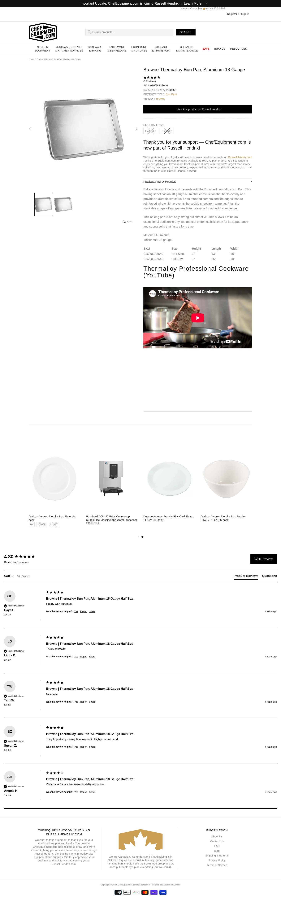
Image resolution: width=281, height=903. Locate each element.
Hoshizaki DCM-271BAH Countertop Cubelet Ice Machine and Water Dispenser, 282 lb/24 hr (112, 520)
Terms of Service (217, 865)
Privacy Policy (217, 860)
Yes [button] (76, 611)
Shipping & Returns (217, 855)
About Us (217, 836)
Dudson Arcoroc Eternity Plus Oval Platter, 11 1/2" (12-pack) (168, 518)
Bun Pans (171, 94)
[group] (24, 556)
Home (31, 59)
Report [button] (83, 611)
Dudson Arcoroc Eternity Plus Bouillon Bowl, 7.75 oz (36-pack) (223, 518)
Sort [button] (7, 576)
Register (232, 13)
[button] (197, 79)
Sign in (245, 13)
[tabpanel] (169, 487)
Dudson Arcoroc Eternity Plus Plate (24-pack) (52, 518)
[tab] (246, 577)
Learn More (192, 3)
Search (186, 32)
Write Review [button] (264, 559)
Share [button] (92, 611)
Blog (217, 850)
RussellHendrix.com (240, 157)
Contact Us (217, 841)
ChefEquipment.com (43, 32)
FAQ (217, 846)
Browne (160, 98)
